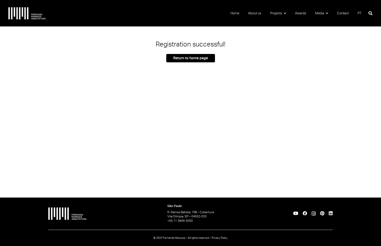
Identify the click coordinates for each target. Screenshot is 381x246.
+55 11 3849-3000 (180, 220)
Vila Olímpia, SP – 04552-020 (187, 216)
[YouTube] (295, 213)
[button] (284, 13)
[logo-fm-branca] (27, 13)
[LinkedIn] (331, 213)
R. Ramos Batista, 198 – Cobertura (190, 212)
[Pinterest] (322, 213)
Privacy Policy (220, 237)
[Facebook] (305, 213)
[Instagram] (314, 213)
